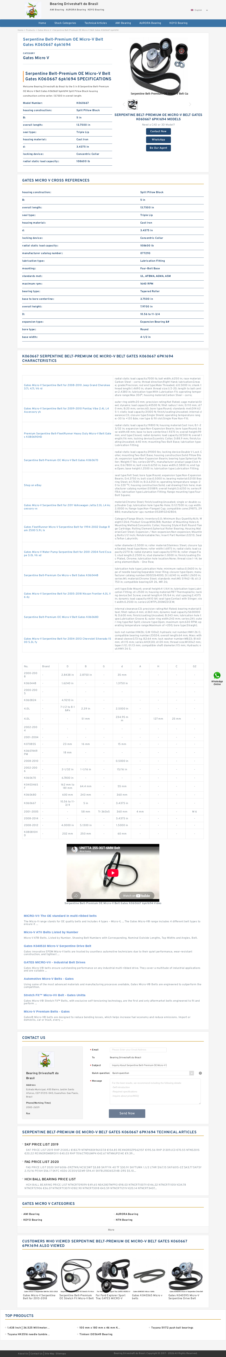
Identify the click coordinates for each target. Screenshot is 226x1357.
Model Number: (33, 103)
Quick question (101, 1073)
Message (96, 1081)
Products (30, 30)
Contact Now (158, 131)
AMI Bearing (123, 23)
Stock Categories (65, 23)
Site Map (49, 1353)
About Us (23, 1353)
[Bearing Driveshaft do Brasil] (33, 9)
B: (24, 117)
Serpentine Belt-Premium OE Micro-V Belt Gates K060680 (61, 617)
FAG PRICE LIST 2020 (41, 1162)
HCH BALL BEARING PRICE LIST (50, 1179)
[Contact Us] (217, 678)
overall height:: (32, 306)
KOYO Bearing (178, 23)
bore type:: (29, 329)
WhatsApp (158, 139)
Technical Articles (96, 23)
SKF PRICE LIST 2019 (41, 1145)
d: (24, 147)
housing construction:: (37, 110)
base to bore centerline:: (38, 299)
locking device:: (33, 154)
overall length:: (33, 125)
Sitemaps (61, 1353)
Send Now (127, 1113)
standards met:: (32, 276)
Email (94, 1050)
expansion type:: (33, 322)
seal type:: (30, 132)
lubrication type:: (33, 261)
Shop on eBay (32, 485)
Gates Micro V (44, 30)
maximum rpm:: (32, 284)
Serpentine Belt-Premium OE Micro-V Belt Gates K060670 (61, 460)
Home (42, 23)
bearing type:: (31, 291)
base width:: (30, 337)
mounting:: (29, 268)
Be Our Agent (158, 148)
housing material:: (35, 139)
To (93, 1057)
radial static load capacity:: (41, 161)
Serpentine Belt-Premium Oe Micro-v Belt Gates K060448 (61, 575)
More (111, 1230)
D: (23, 314)
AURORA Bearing (150, 23)
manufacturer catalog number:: (42, 253)
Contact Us (36, 1353)
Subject (95, 1065)
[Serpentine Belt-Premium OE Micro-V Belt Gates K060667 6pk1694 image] (158, 66)
